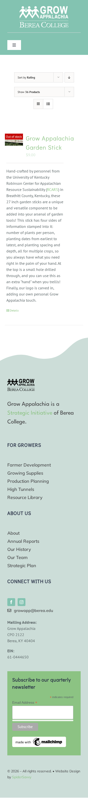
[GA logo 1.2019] (21, 380)
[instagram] (21, 602)
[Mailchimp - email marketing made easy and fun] (39, 739)
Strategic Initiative (29, 413)
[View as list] (48, 104)
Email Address (24, 702)
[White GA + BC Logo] (44, 8)
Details (14, 310)
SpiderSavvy (21, 777)
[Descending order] (69, 77)
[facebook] (11, 602)
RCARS (52, 189)
